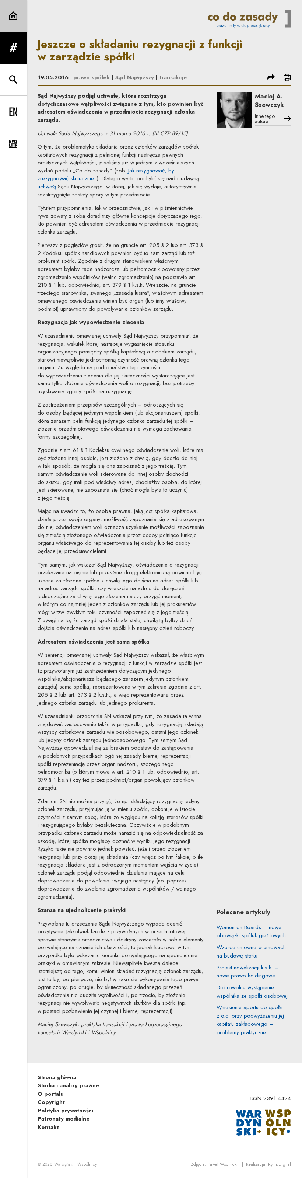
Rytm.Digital (279, 1164)
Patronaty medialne (63, 1119)
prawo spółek (91, 77)
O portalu (51, 1094)
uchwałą (47, 186)
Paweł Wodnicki (223, 1164)
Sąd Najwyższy (134, 77)
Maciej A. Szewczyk (269, 100)
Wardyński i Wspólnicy (75, 1164)
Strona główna (57, 1077)
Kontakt (48, 1127)
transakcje (173, 77)
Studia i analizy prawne (68, 1085)
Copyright (51, 1102)
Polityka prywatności (65, 1110)
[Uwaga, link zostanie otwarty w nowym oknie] (263, 1122)
